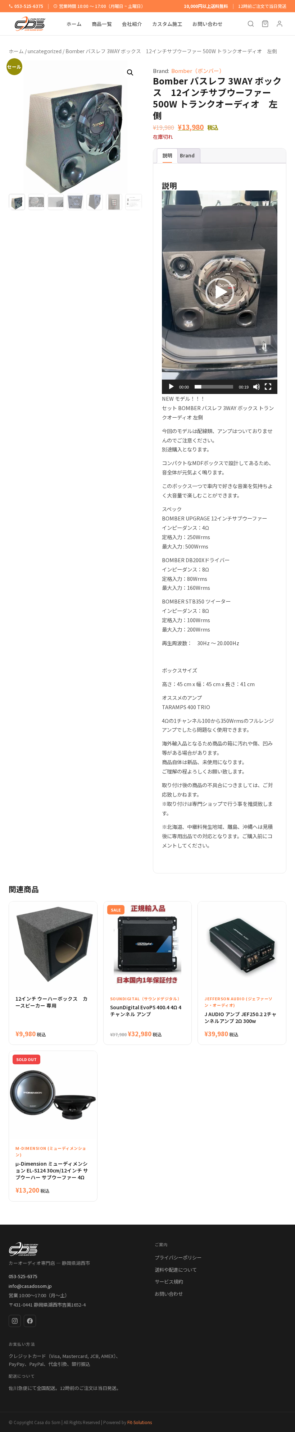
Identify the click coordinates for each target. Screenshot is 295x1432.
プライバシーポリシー (178, 1257)
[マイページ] (279, 24)
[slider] (214, 387)
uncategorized (45, 51)
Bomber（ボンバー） (197, 70)
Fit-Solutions (139, 1422)
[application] (219, 292)
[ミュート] (256, 386)
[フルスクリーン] (268, 386)
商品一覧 (102, 23)
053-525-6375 (28, 6)
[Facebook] (30, 1321)
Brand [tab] (187, 155)
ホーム (74, 23)
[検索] (251, 24)
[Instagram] (15, 1321)
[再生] (171, 386)
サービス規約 (169, 1281)
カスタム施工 (167, 23)
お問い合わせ (207, 23)
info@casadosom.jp (30, 1285)
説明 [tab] (167, 155)
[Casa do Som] (74, 1249)
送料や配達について (176, 1269)
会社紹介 (132, 23)
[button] (130, 72)
